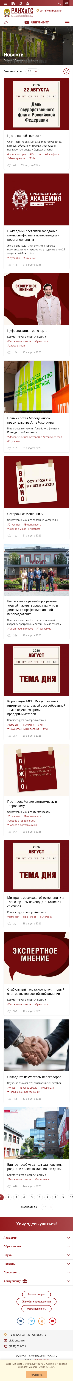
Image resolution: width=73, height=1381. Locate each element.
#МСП (46, 729)
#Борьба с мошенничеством (23, 529)
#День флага (52, 154)
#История (35, 154)
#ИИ (40, 724)
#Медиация (47, 1087)
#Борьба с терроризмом (21, 821)
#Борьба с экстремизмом (22, 825)
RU (66, 3)
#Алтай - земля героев (20, 628)
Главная (8, 60)
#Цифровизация (16, 345)
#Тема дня (13, 724)
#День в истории (17, 154)
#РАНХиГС (29, 724)
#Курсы (11, 1087)
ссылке (50, 1367)
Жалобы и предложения (36, 1301)
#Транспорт (41, 341)
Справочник (20, 3)
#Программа (43, 628)
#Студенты (13, 258)
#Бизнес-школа (28, 1087)
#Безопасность (32, 524)
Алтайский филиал (51, 10)
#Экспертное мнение (19, 341)
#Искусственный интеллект (23, 729)
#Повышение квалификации (23, 1092)
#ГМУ (32, 158)
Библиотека (13, 3)
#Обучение (29, 258)
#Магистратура (16, 158)
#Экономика (42, 1179)
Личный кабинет (27, 3)
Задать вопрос (36, 1294)
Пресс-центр (21, 60)
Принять (36, 1375)
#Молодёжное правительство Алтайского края (34, 437)
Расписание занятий (5, 3)
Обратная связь (36, 1308)
